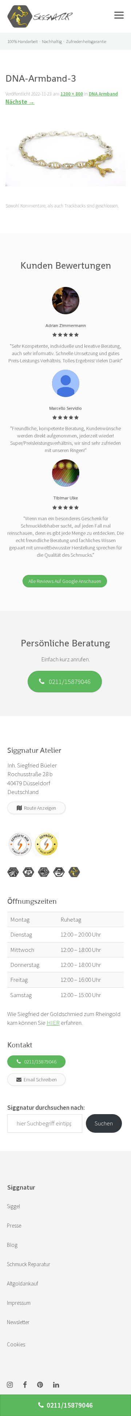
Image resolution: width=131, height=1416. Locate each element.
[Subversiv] (43, 872)
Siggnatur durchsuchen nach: (46, 1108)
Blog (12, 1244)
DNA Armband (103, 94)
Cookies (16, 1344)
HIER (53, 1023)
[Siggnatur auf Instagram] (9, 1385)
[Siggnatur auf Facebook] (25, 1385)
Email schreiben (39, 1079)
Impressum (19, 1302)
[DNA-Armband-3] (65, 148)
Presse (14, 1225)
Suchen (104, 1123)
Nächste (20, 102)
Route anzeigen (39, 808)
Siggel (13, 1206)
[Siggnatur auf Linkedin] (56, 1385)
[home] (40, 9)
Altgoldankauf (22, 1283)
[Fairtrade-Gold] (59, 872)
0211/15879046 (67, 681)
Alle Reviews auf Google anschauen (64, 581)
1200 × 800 (71, 94)
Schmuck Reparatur (28, 1264)
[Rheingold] (74, 872)
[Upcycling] (13, 872)
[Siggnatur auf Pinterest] (40, 1385)
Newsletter (18, 1322)
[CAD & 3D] (28, 872)
